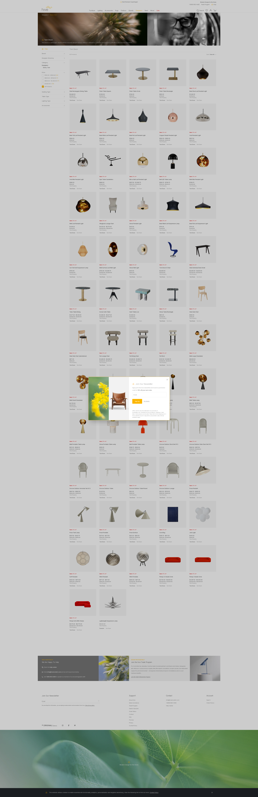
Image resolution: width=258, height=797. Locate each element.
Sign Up (137, 401)
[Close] (167, 379)
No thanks (147, 401)
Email (135, 395)
